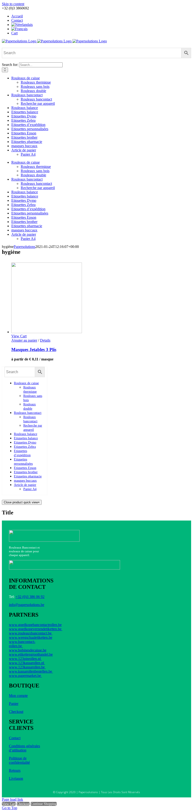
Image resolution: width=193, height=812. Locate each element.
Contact (14, 738)
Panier (13, 704)
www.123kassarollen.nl (27, 663)
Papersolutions (24, 247)
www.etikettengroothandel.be (31, 654)
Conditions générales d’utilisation (24, 748)
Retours (14, 770)
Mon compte (18, 696)
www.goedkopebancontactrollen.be (35, 625)
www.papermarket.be (25, 676)
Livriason (16, 778)
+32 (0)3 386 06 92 (30, 597)
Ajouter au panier (24, 340)
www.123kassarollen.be (27, 667)
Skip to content (13, 4)
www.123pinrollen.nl (25, 659)
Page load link (12, 799)
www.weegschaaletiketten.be (30, 637)
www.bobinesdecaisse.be (27, 650)
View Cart (9, 804)
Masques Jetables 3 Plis (33, 349)
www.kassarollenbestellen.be (31, 671)
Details (45, 340)
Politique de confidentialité (19, 760)
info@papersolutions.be (26, 605)
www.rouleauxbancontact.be (30, 633)
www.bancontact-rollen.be (22, 644)
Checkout (16, 712)
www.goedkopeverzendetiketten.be (35, 629)
